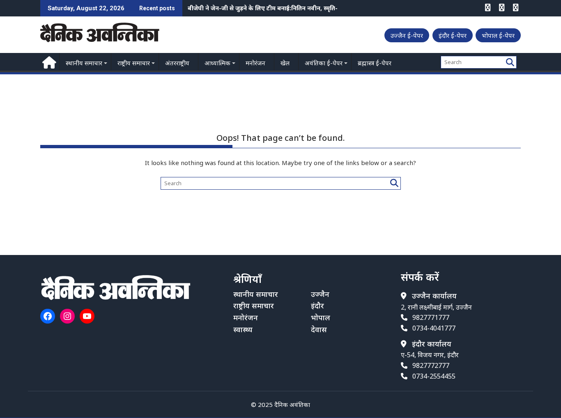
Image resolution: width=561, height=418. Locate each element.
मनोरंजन (255, 63)
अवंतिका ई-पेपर (324, 63)
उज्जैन (320, 294)
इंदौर (317, 305)
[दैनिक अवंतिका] (48, 61)
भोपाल (320, 317)
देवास (319, 329)
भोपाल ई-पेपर (498, 35)
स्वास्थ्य (243, 329)
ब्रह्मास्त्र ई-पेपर (374, 63)
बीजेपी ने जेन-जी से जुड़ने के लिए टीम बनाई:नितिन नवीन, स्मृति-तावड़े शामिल (278, 8)
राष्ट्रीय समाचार (133, 63)
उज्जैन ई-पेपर (407, 35)
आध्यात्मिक (217, 63)
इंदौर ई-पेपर (453, 35)
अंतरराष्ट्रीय (177, 63)
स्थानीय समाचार (84, 63)
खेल (285, 63)
